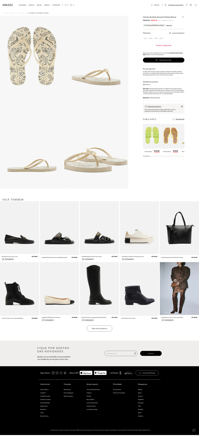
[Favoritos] (186, 5)
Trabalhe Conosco (45, 396)
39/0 (161, 38)
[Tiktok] (61, 373)
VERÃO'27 (47, 5)
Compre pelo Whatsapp (148, 373)
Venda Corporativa (45, 399)
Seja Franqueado (68, 396)
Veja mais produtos (99, 328)
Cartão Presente (91, 406)
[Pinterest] (65, 373)
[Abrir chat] (194, 430)
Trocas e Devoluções (92, 402)
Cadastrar (151, 353)
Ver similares (179, 119)
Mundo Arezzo (44, 416)
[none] (135, 353)
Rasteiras (140, 416)
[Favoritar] (183, 17)
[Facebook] (57, 373)
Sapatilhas (141, 399)
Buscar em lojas (165, 60)
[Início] (7, 5)
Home (5, 13)
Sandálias (140, 409)
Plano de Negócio (68, 392)
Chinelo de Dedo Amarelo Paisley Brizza (46, 13)
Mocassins (141, 402)
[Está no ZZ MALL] (129, 373)
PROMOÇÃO (56, 5)
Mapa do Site (43, 406)
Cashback (43, 392)
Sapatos (31, 5)
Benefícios (43, 409)
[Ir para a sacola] (196, 5)
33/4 (145, 38)
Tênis (139, 406)
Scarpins (140, 396)
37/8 (156, 38)
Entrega (89, 396)
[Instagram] (53, 373)
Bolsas (39, 5)
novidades (22, 5)
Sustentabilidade (45, 402)
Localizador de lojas (92, 409)
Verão (42, 412)
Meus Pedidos (90, 399)
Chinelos (23, 13)
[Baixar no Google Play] (100, 373)
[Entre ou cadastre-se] (191, 5)
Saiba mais (169, 25)
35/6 (150, 38)
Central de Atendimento (93, 389)
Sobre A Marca (44, 389)
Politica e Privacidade (119, 392)
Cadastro (89, 392)
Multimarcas (67, 389)
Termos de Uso (117, 389)
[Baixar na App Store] (86, 373)
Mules (139, 412)
